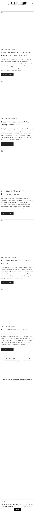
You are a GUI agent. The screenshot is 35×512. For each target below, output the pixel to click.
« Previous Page (10, 358)
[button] (2, 3)
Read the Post (7, 74)
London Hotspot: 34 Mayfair (14, 330)
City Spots (4, 49)
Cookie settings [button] (27, 506)
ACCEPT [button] (17, 509)
